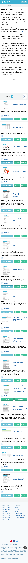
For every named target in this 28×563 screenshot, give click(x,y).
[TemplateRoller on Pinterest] (11, 541)
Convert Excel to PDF (6, 509)
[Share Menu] (25, 547)
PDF (18, 119)
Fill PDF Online (7, 119)
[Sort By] (24, 96)
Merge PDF (17, 509)
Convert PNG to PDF (6, 511)
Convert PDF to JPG (5, 525)
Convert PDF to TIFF (6, 531)
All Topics (17, 537)
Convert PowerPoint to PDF (7, 517)
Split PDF (17, 507)
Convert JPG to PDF (5, 519)
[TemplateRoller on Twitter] (17, 541)
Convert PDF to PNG (6, 527)
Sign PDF (17, 511)
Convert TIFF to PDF (6, 515)
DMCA (16, 529)
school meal (21, 31)
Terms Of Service (19, 533)
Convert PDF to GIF (5, 529)
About (16, 525)
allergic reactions (13, 21)
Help (16, 527)
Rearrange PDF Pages (20, 515)
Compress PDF (18, 513)
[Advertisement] (14, 85)
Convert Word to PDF (6, 507)
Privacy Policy (18, 531)
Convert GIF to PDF (5, 513)
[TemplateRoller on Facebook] (14, 541)
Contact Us (17, 535)
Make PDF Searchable (20, 517)
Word (24, 119)
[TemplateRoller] (5, 2)
